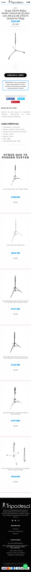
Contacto (15, 528)
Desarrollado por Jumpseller (18, 564)
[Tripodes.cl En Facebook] (12, 520)
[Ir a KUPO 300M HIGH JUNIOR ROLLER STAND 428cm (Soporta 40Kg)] (15, 454)
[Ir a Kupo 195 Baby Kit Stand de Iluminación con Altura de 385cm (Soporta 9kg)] (15, 286)
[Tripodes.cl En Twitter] (15, 520)
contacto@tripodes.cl (16, 543)
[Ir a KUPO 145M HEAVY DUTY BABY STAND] (15, 174)
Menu (4, 2)
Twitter (21, 98)
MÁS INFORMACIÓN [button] (15, 26)
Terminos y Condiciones (15, 531)
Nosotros (15, 533)
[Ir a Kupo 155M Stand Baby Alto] (15, 230)
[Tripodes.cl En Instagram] (18, 520)
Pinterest (15, 102)
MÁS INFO (15, 202)
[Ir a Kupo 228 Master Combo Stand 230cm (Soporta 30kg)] (15, 398)
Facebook (10, 98)
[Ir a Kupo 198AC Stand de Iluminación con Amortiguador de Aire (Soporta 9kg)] (15, 342)
